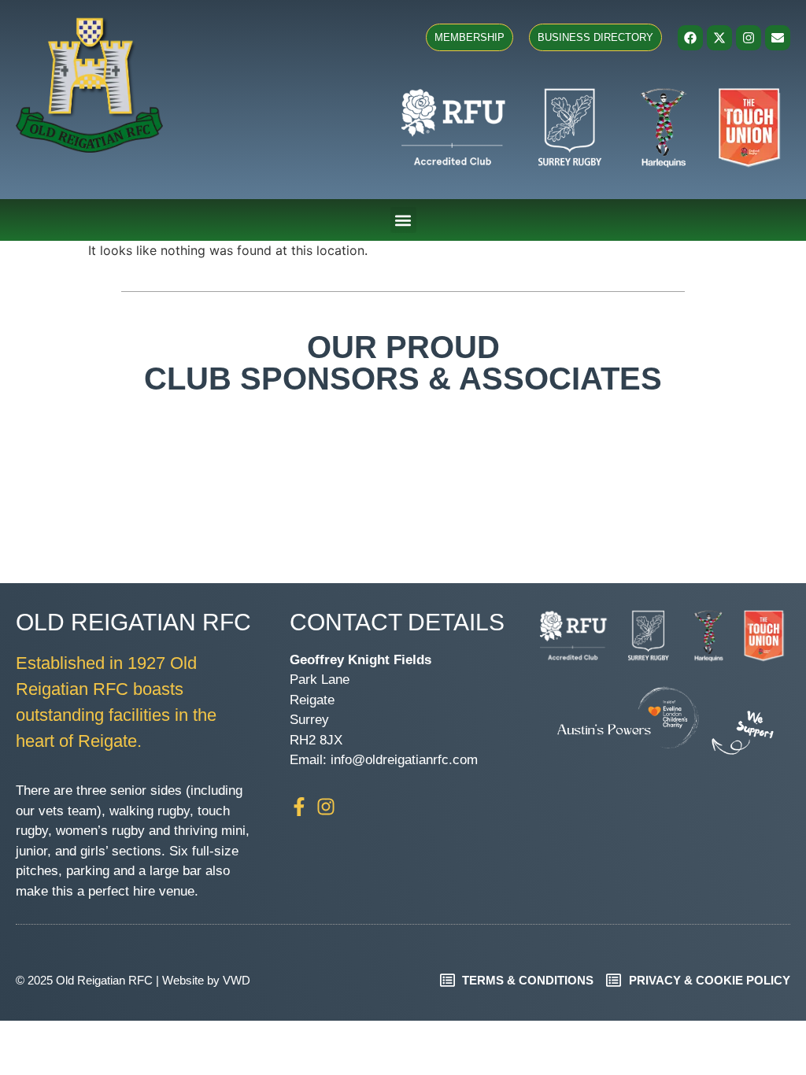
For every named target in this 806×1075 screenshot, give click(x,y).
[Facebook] (690, 37)
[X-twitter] (719, 37)
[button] (403, 220)
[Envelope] (777, 37)
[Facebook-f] (299, 806)
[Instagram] (748, 37)
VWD (236, 980)
